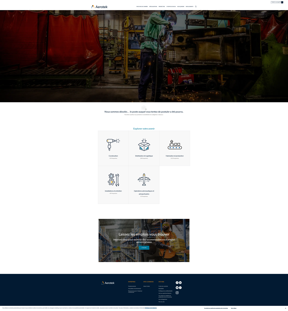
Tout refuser (233, 308)
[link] (99, 7)
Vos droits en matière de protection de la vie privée (216, 308)
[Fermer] (285, 308)
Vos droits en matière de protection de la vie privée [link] (165, 296)
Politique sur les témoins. (151, 308)
